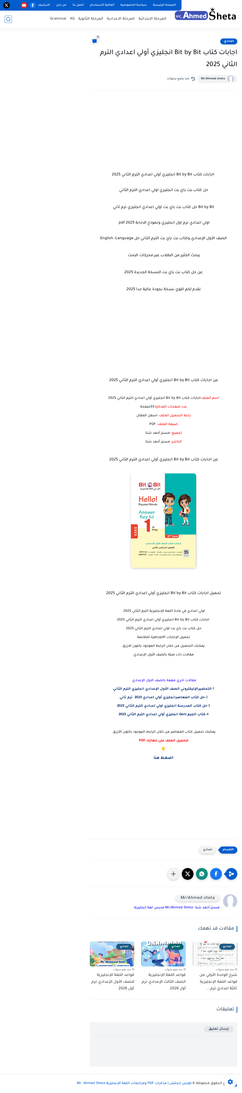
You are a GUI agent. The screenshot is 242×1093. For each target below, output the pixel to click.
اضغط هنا (163, 758)
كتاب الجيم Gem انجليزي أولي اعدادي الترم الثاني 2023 (162, 715)
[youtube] (24, 5)
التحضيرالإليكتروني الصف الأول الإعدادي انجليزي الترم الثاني (162, 689)
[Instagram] (15, 5)
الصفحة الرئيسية (164, 5)
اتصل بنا (78, 5)
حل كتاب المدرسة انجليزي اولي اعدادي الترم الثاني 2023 (162, 706)
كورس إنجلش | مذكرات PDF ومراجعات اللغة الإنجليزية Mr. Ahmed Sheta (134, 1083)
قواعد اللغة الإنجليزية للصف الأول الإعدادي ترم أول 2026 (112, 982)
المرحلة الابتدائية (152, 19)
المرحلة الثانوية (90, 19)
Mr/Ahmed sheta (213, 79)
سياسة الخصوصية (134, 5)
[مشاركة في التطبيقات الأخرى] (173, 874)
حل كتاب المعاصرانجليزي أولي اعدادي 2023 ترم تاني (162, 698)
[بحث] (8, 19)
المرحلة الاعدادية (121, 19)
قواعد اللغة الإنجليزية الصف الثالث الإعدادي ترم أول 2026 (164, 982)
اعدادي (229, 41)
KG (72, 19)
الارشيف (44, 5)
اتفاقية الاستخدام (102, 5)
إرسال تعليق (219, 1029)
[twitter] (6, 5)
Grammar (58, 19)
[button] (216, 874)
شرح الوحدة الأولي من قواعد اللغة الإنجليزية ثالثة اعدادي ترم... (218, 982)
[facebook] (33, 5)
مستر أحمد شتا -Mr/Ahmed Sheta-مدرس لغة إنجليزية (177, 908)
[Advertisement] (163, 135)
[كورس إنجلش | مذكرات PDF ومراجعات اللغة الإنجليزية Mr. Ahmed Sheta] (205, 13)
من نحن (61, 5)
